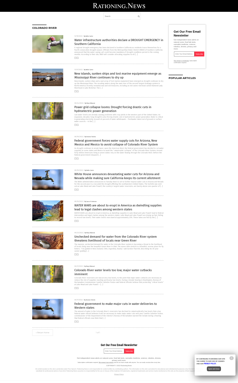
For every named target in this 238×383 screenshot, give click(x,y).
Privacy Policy (119, 374)
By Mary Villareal (90, 103)
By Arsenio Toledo (90, 137)
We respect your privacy (106, 362)
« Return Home (42, 332)
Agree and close (214, 369)
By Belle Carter (88, 36)
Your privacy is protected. (181, 60)
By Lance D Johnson (91, 201)
